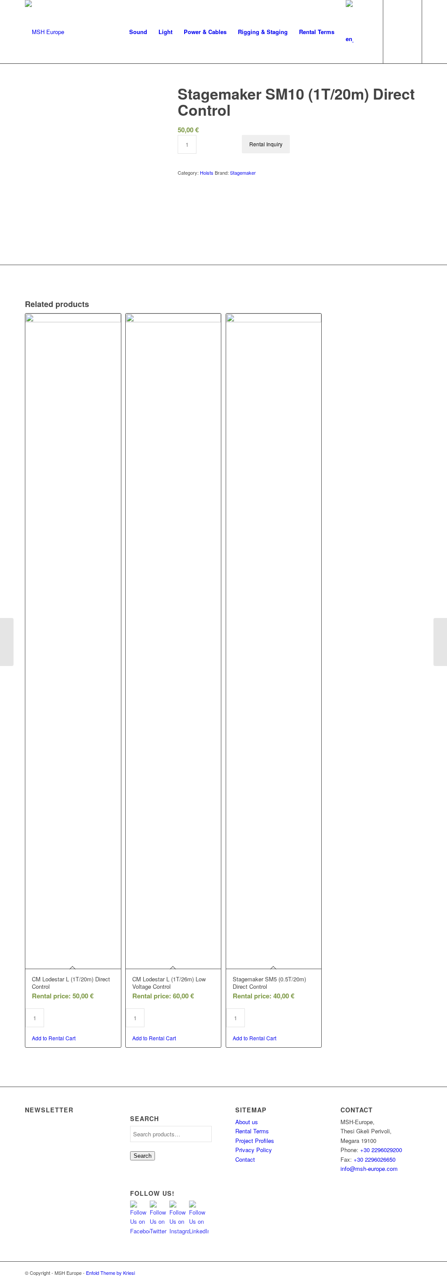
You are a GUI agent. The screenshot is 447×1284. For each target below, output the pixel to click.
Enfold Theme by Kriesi (110, 1272)
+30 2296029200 (381, 1150)
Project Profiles (254, 1140)
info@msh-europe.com (369, 1168)
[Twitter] (376, 1272)
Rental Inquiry (265, 144)
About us (246, 1122)
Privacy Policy (253, 1150)
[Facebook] (402, 1272)
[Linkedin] (415, 1272)
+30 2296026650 (374, 1159)
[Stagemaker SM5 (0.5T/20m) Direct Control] (7, 642)
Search (142, 1156)
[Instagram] (389, 1272)
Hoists (206, 172)
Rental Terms (252, 1131)
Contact (245, 1159)
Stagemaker (243, 172)
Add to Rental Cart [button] (54, 1038)
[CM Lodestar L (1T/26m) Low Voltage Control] (440, 642)
